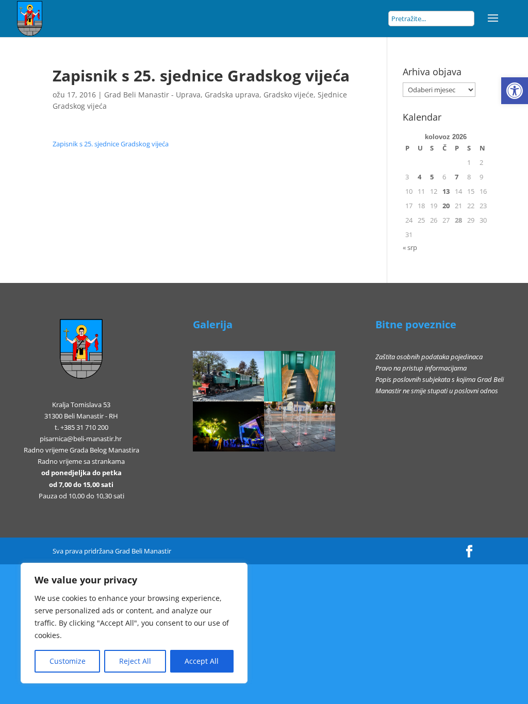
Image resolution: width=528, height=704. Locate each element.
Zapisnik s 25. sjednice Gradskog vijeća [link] (111, 143)
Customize (68, 661)
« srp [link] (410, 247)
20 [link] (446, 205)
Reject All (135, 661)
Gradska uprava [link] (232, 94)
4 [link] (419, 176)
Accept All (202, 661)
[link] (514, 90)
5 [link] (432, 176)
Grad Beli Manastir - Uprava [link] (152, 94)
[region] (134, 623)
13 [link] (446, 191)
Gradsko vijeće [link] (288, 94)
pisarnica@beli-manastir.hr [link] (81, 438)
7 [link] (456, 176)
